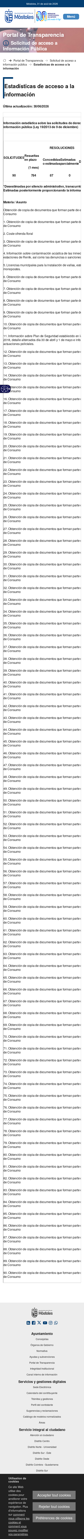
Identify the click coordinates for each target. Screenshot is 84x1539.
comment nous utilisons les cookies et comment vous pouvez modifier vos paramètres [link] (18, 1524)
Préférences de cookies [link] (54, 1517)
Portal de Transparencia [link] (28, 60)
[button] (71, 16)
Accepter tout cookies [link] (54, 1495)
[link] (4, 389)
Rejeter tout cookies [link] (54, 1506)
